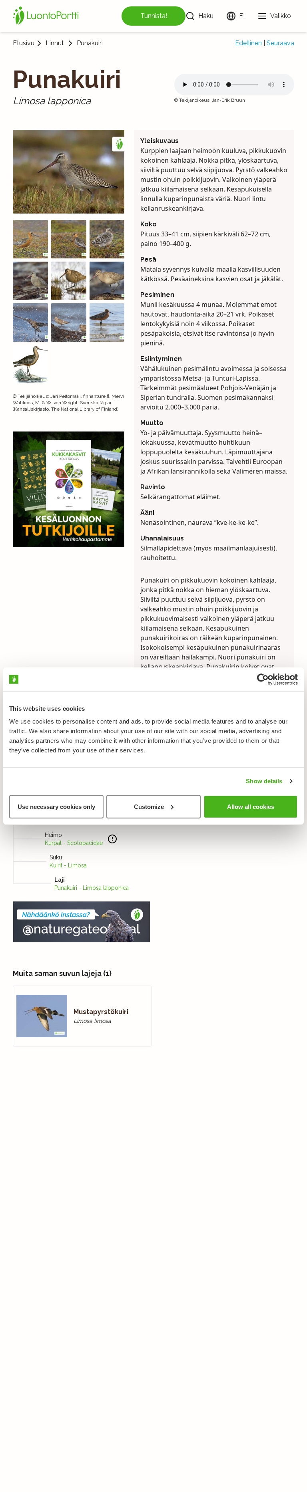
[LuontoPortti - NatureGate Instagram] (81, 921)
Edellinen (248, 43)
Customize (149, 806)
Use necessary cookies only (56, 806)
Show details (264, 781)
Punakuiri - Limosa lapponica (91, 888)
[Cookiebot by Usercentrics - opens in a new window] (263, 679)
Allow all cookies (250, 806)
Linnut (55, 43)
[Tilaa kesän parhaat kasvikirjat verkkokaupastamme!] (68, 489)
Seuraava (280, 43)
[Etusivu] (47, 16)
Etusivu (23, 43)
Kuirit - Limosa (68, 865)
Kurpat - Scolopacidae (74, 843)
